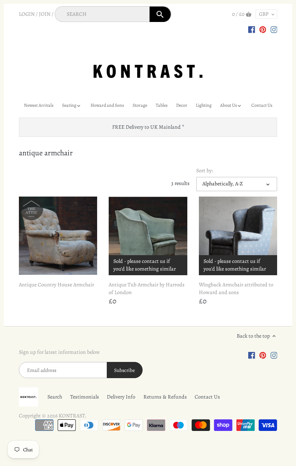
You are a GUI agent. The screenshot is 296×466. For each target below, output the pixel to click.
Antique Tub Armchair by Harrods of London (147, 288)
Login (27, 14)
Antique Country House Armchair (56, 284)
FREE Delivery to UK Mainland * (148, 127)
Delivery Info (121, 396)
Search (54, 396)
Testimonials (84, 396)
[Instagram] (274, 29)
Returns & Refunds (165, 396)
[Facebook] (251, 29)
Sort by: (204, 171)
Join (44, 14)
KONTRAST (72, 415)
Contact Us (207, 396)
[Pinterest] (262, 29)
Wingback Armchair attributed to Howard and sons (236, 288)
